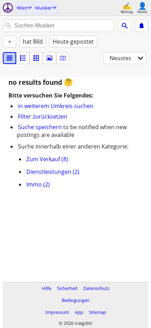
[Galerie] (49, 58)
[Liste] (9, 58)
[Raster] (36, 58)
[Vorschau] (22, 58)
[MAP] (63, 58)
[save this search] (141, 25)
